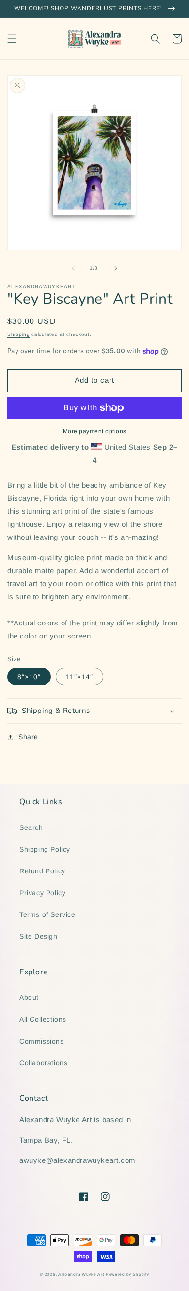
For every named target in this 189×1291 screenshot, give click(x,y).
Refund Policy (42, 871)
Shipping (18, 334)
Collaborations (43, 1063)
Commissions (41, 1041)
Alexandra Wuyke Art (81, 1274)
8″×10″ (29, 677)
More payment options (94, 431)
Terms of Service (47, 914)
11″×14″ (79, 677)
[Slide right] (115, 268)
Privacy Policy (42, 893)
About (29, 997)
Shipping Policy (44, 849)
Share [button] (28, 736)
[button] (12, 38)
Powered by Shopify (127, 1274)
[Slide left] (73, 268)
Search (31, 827)
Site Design (38, 936)
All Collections (42, 1019)
